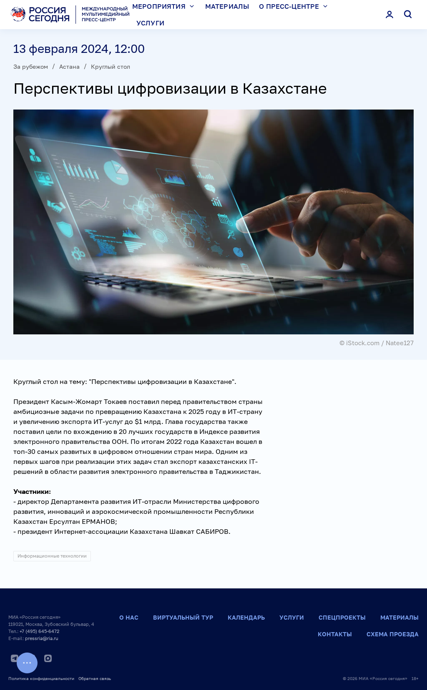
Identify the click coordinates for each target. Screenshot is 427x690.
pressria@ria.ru (41, 638)
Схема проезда (393, 634)
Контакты (335, 634)
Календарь (246, 617)
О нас (128, 617)
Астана (69, 66)
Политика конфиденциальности (41, 678)
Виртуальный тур (183, 617)
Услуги (150, 23)
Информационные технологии (52, 555)
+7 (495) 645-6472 (39, 631)
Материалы (399, 617)
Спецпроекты (342, 617)
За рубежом (30, 66)
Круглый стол (110, 66)
